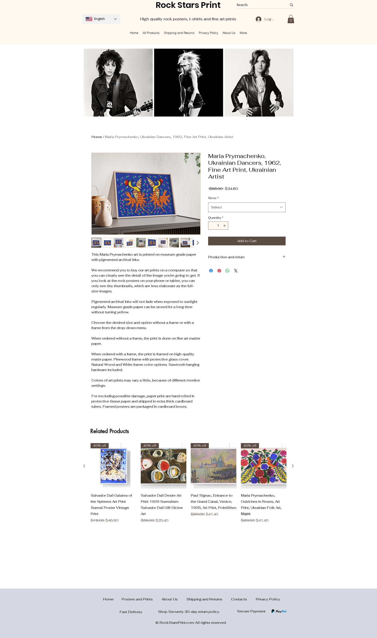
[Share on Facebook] (211, 270)
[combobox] (247, 207)
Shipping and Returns (208, 599)
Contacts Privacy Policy (255, 599)
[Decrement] (211, 225)
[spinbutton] (218, 225)
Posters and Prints (141, 599)
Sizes (213, 198)
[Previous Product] (84, 465)
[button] (290, 19)
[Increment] (225, 225)
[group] (188, 483)
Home (96, 137)
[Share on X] (235, 270)
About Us (173, 599)
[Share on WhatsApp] (227, 270)
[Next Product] (292, 465)
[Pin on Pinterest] (219, 270)
